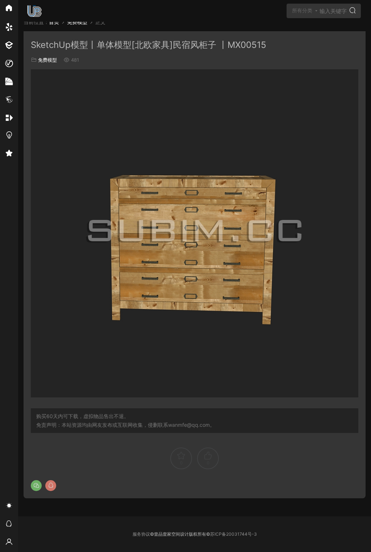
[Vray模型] (9, 63)
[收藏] (9, 154)
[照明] (9, 136)
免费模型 (47, 60)
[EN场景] (9, 45)
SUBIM (34, 11)
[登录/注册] (9, 543)
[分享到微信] (36, 485)
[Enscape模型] (9, 27)
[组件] (9, 118)
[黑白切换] (9, 506)
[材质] (9, 81)
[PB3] (9, 99)
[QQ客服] (9, 524)
